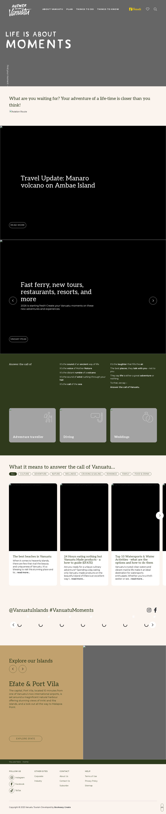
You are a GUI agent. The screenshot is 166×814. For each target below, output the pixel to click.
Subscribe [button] (64, 785)
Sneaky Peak (18, 339)
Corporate (38, 776)
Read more (18, 225)
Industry (38, 781)
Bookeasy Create (62, 807)
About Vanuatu (52, 9)
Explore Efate (25, 738)
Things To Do (85, 9)
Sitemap (89, 785)
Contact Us (65, 781)
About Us (64, 776)
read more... (23, 572)
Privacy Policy (91, 781)
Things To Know (108, 9)
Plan (69, 9)
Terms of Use (91, 776)
